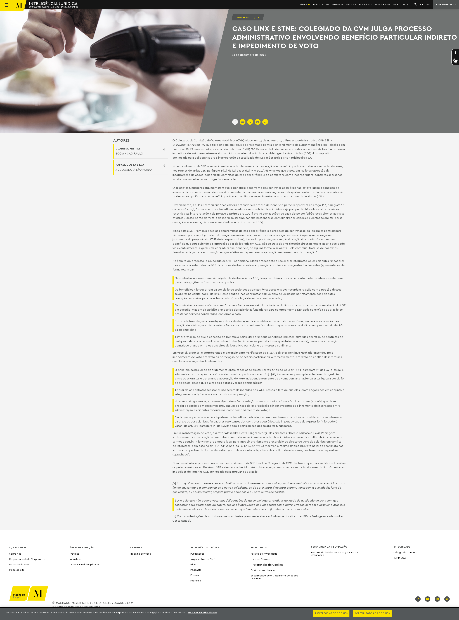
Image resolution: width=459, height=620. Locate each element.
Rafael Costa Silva (129, 164)
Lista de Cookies (260, 558)
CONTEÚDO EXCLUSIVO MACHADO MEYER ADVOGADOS (53, 7)
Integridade (402, 546)
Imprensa (195, 580)
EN (428, 4)
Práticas (74, 553)
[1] (225, 170)
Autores (121, 140)
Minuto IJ (195, 564)
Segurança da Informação (329, 546)
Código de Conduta (405, 552)
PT (421, 4)
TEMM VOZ (400, 557)
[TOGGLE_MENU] (6, 5)
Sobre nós (15, 553)
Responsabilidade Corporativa (27, 558)
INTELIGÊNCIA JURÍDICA (53, 3)
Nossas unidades (19, 564)
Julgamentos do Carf (202, 558)
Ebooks (194, 575)
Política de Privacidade (264, 553)
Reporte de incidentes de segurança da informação (334, 553)
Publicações (197, 553)
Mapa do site (17, 570)
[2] (290, 261)
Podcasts (195, 569)
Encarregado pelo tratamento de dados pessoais (274, 576)
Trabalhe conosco (140, 553)
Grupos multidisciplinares (84, 564)
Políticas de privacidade (202, 612)
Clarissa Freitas (128, 148)
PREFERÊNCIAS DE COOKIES (331, 613)
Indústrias (75, 558)
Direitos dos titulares (263, 570)
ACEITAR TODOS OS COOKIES (372, 613)
